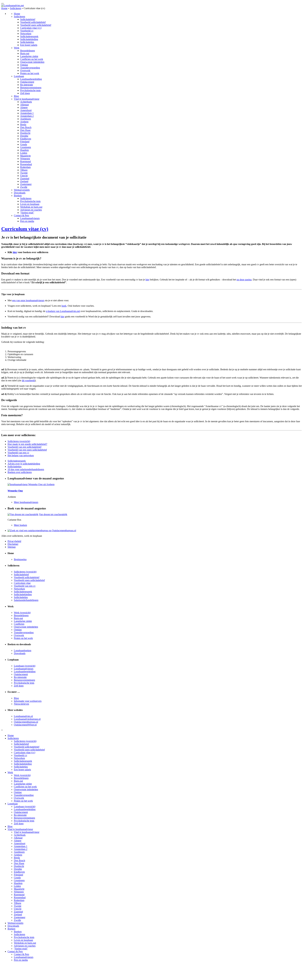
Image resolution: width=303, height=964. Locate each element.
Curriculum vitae (22, 583)
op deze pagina (244, 279)
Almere (24, 107)
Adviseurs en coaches (31, 209)
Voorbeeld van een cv (18, 452)
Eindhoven (25, 138)
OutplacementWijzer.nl (25, 724)
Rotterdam (25, 167)
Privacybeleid (14, 541)
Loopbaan (19, 76)
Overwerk (25, 70)
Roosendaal (26, 164)
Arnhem (24, 121)
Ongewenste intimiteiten (32, 62)
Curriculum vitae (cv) (31, 28)
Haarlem (24, 150)
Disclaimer (13, 544)
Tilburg (23, 170)
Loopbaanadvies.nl (23, 716)
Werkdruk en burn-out (31, 207)
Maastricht (25, 155)
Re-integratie (26, 84)
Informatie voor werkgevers (28, 701)
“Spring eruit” (27, 212)
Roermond (25, 161)
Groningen (25, 147)
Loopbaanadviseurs (30, 218)
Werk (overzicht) (22, 612)
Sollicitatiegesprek (29, 36)
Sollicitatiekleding (29, 39)
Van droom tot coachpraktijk (53, 514)
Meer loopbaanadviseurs (26, 502)
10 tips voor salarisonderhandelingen (26, 469)
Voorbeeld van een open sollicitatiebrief (27, 449)
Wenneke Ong (15, 490)
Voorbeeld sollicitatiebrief (33, 22)
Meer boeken (20, 525)
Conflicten (19, 624)
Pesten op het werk (29, 73)
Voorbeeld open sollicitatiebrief (35, 25)
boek (64, 305)
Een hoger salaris (28, 45)
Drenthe (24, 136)
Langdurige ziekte (29, 56)
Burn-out (24, 53)
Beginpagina (20, 559)
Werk (16, 47)
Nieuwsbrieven (21, 704)
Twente (24, 172)
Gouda (23, 144)
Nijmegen (25, 158)
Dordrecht (25, 133)
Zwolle (23, 187)
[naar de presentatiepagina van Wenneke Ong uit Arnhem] (31, 484)
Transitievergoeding (30, 67)
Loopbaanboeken (22, 650)
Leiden (23, 153)
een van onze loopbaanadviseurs (28, 300)
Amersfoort (26, 110)
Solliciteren (15, 8)
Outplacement (27, 82)
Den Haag (25, 130)
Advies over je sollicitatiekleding (24, 463)
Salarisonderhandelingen (26, 600)
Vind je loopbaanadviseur (26, 99)
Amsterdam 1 (27, 113)
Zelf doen (25, 93)
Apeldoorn (25, 118)
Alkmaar (24, 104)
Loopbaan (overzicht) (24, 665)
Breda (23, 124)
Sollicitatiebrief (27, 19)
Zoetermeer (26, 184)
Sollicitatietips (27, 42)
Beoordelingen (27, 50)
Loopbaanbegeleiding (31, 79)
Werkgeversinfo (22, 190)
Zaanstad (24, 178)
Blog (16, 96)
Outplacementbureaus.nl (26, 722)
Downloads (19, 192)
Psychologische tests (30, 90)
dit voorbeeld (28, 380)
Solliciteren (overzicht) (19, 441)
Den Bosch (25, 127)
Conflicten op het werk (31, 59)
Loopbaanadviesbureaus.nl (27, 719)
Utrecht (24, 175)
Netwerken (25, 33)
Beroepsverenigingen (30, 87)
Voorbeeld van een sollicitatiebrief (24, 447)
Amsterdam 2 (27, 116)
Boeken (18, 195)
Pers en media (27, 221)
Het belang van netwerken (21, 455)
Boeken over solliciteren (20, 472)
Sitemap (12, 547)
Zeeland (24, 181)
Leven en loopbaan (29, 204)
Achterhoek (26, 101)
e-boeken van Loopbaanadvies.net (63, 311)
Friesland (24, 141)
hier (15, 252)
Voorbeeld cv (26, 30)
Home (4, 8)
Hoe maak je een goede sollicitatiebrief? (27, 444)
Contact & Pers (21, 215)
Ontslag (24, 64)
